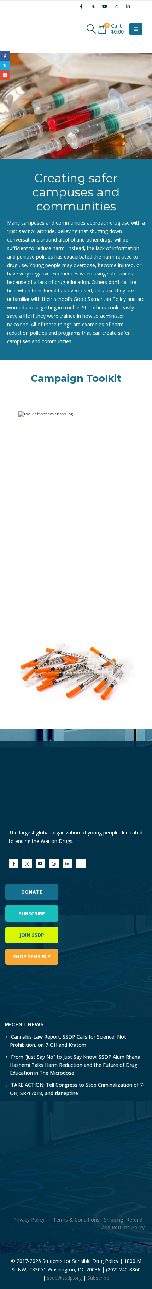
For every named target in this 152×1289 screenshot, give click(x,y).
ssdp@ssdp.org (64, 1278)
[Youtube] (105, 6)
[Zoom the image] (35, 990)
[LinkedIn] (128, 6)
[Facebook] (81, 6)
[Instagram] (116, 6)
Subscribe (32, 913)
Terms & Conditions (76, 1219)
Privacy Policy (29, 1219)
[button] (91, 29)
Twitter (5, 65)
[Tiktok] (140, 6)
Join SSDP (31, 935)
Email (5, 75)
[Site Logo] (26, 28)
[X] (93, 6)
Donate (31, 892)
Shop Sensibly (32, 956)
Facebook (5, 56)
